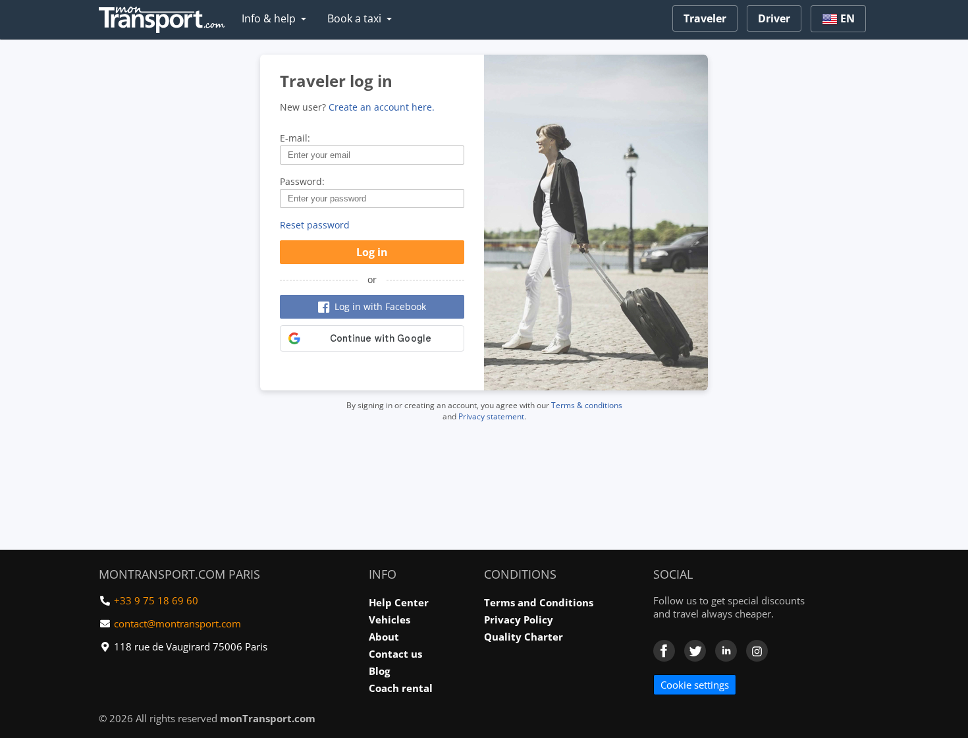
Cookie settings (694, 684)
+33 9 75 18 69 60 (156, 600)
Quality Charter (523, 636)
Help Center (399, 602)
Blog (379, 670)
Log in (372, 252)
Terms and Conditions (538, 602)
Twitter (695, 651)
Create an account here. (382, 107)
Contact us (395, 653)
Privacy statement (491, 416)
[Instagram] (757, 651)
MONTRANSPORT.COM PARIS (179, 574)
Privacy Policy (518, 619)
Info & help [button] (269, 18)
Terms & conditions (586, 405)
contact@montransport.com (177, 623)
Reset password (315, 225)
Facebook (664, 651)
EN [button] (846, 18)
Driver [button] (774, 18)
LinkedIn (726, 651)
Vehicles (389, 619)
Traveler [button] (705, 18)
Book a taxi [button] (354, 18)
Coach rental (401, 688)
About (384, 636)
